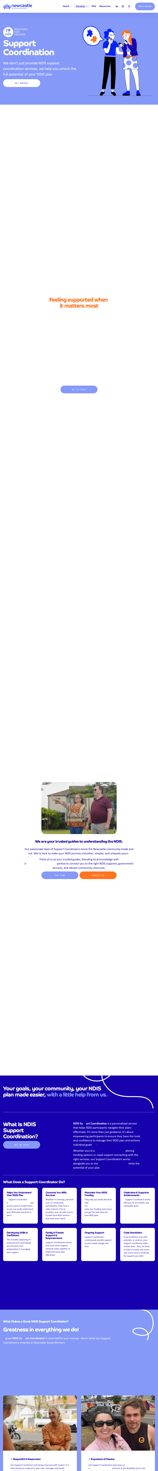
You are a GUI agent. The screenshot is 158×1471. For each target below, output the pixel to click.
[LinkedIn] (116, 6)
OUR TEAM (60, 875)
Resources (105, 6)
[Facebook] (129, 6)
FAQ (94, 6)
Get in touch (145, 6)
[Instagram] (122, 6)
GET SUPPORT (21, 83)
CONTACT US (98, 875)
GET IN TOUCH (79, 389)
